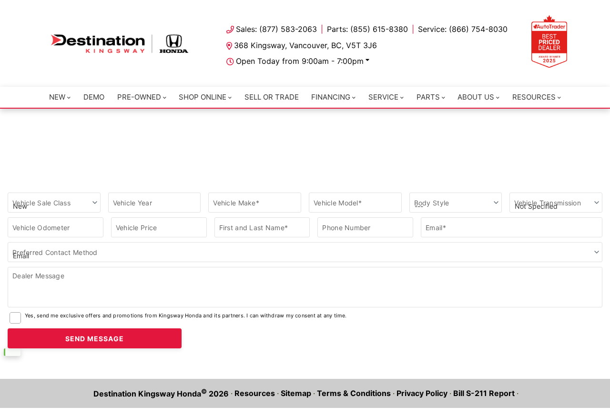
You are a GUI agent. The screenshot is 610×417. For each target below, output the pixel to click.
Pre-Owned (139, 97)
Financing (330, 97)
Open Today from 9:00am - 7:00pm (300, 61)
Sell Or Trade (271, 97)
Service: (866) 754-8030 (463, 29)
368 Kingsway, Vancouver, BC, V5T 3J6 (305, 45)
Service (383, 97)
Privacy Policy (421, 393)
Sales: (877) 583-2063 (276, 29)
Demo (93, 97)
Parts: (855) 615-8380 (367, 29)
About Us (476, 97)
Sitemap (296, 393)
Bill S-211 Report (484, 393)
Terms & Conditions (354, 393)
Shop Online (202, 97)
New (57, 97)
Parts (428, 97)
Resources (534, 97)
